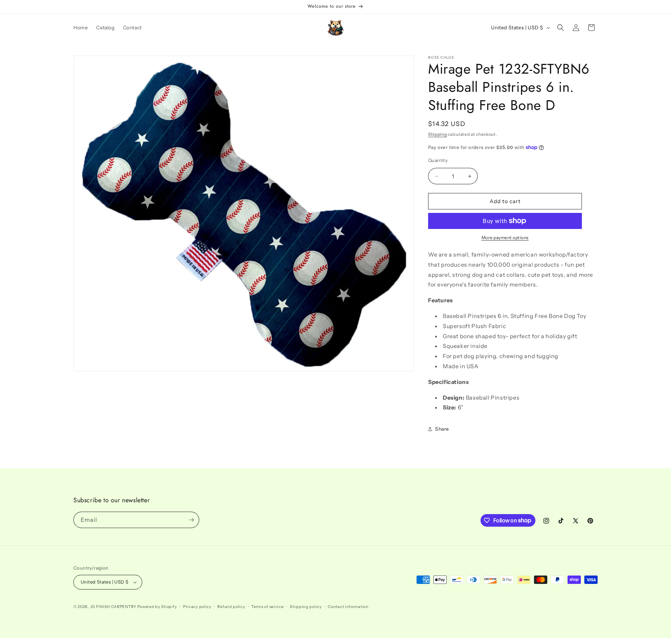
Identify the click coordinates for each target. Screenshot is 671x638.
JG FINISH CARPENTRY (113, 606)
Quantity (438, 160)
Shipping (437, 134)
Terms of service (267, 606)
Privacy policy (197, 606)
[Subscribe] (191, 520)
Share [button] (442, 429)
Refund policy (231, 606)
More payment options (505, 237)
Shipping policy (306, 606)
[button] (560, 27)
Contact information (348, 606)
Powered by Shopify (157, 606)
